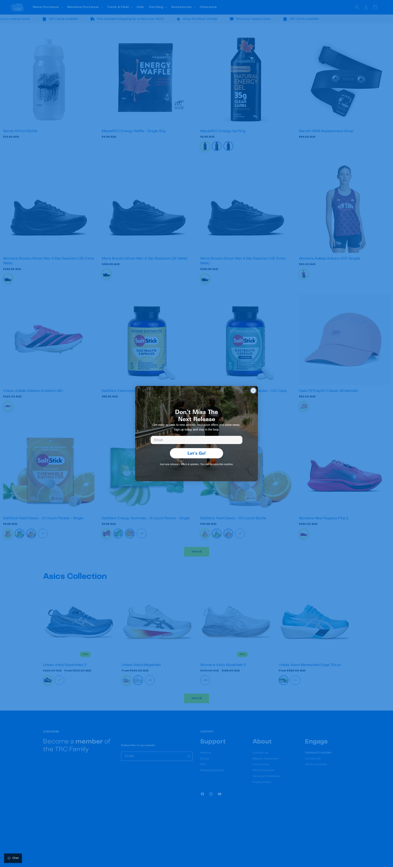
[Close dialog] (253, 390)
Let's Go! (196, 453)
